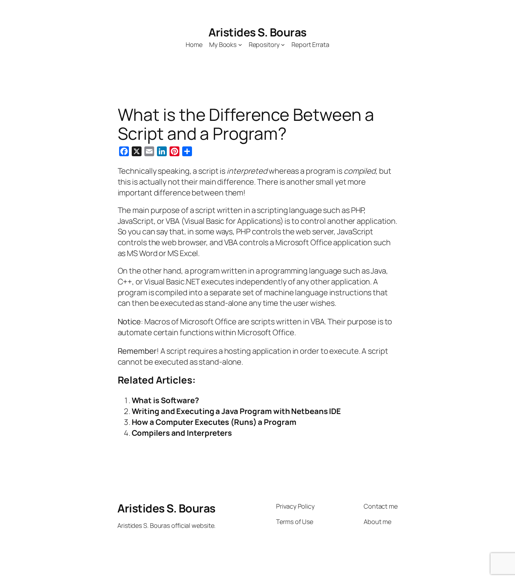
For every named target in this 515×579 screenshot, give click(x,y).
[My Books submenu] (240, 45)
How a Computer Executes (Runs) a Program (214, 422)
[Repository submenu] (283, 45)
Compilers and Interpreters (182, 433)
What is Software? (165, 400)
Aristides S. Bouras (257, 32)
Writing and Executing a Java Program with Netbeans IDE (236, 411)
